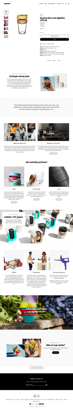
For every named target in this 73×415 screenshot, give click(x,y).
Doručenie (44, 43)
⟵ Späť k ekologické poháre (36, 367)
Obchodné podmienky (51, 399)
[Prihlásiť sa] (46, 384)
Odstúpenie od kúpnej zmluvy (34, 399)
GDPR (42, 399)
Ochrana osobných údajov (24, 399)
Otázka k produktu (50, 43)
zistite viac (56, 352)
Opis (41, 43)
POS (35, 406)
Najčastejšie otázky (9, 399)
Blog (46, 3)
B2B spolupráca (51, 3)
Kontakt (59, 3)
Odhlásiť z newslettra (59, 399)
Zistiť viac (36, 317)
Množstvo (42, 28)
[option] (36, 312)
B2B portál (65, 399)
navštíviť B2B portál (53, 153)
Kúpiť (54, 39)
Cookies (45, 399)
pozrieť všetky (14, 202)
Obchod (41, 3)
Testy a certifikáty (16, 399)
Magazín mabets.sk (36, 401)
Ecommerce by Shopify (41, 406)
